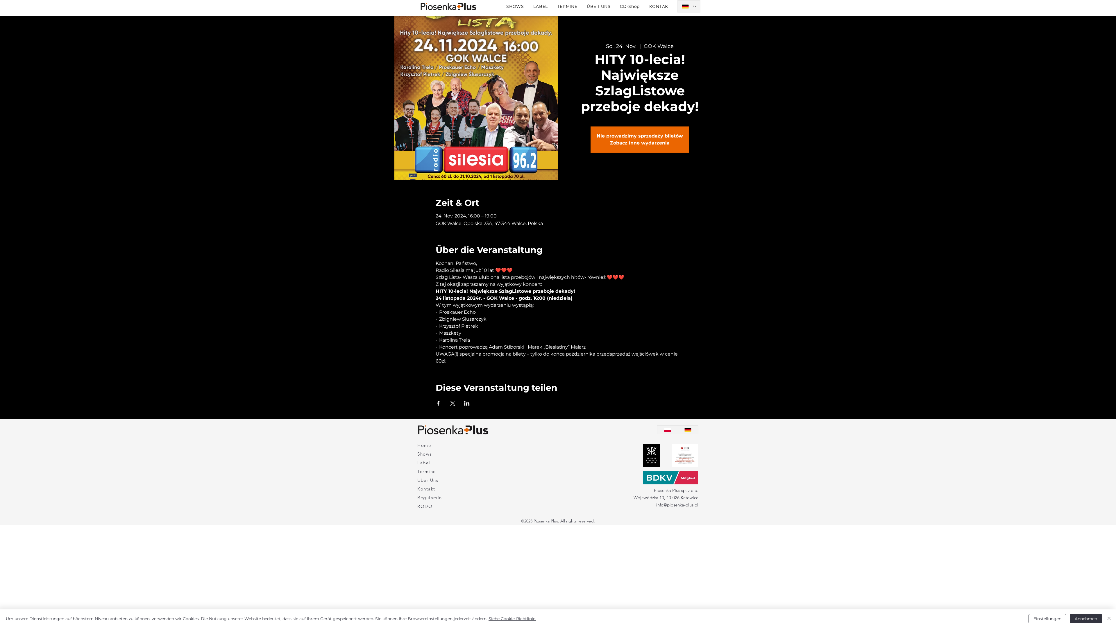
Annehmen (1086, 618)
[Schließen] (1109, 618)
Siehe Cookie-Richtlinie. (512, 618)
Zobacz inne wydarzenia (640, 143)
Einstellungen (1047, 618)
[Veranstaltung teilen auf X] (452, 403)
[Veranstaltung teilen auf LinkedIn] (467, 403)
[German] (688, 430)
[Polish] (667, 430)
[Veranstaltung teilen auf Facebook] (438, 403)
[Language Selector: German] (688, 6)
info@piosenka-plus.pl (677, 505)
